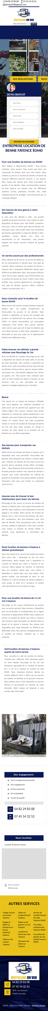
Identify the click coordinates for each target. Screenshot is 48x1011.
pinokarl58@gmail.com (16, 5)
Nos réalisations (23, 79)
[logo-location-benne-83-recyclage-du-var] (24, 14)
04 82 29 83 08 (12, 1)
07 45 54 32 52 (29, 1)
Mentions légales (38, 1006)
